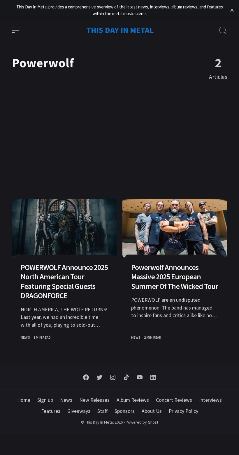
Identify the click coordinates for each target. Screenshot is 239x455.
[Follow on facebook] (86, 377)
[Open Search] (223, 30)
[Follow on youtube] (140, 377)
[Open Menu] (16, 30)
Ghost (153, 422)
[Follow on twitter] (99, 377)
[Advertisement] (119, 142)
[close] (232, 10)
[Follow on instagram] (113, 377)
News (25, 337)
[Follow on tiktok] (126, 377)
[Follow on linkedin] (153, 377)
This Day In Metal (120, 30)
